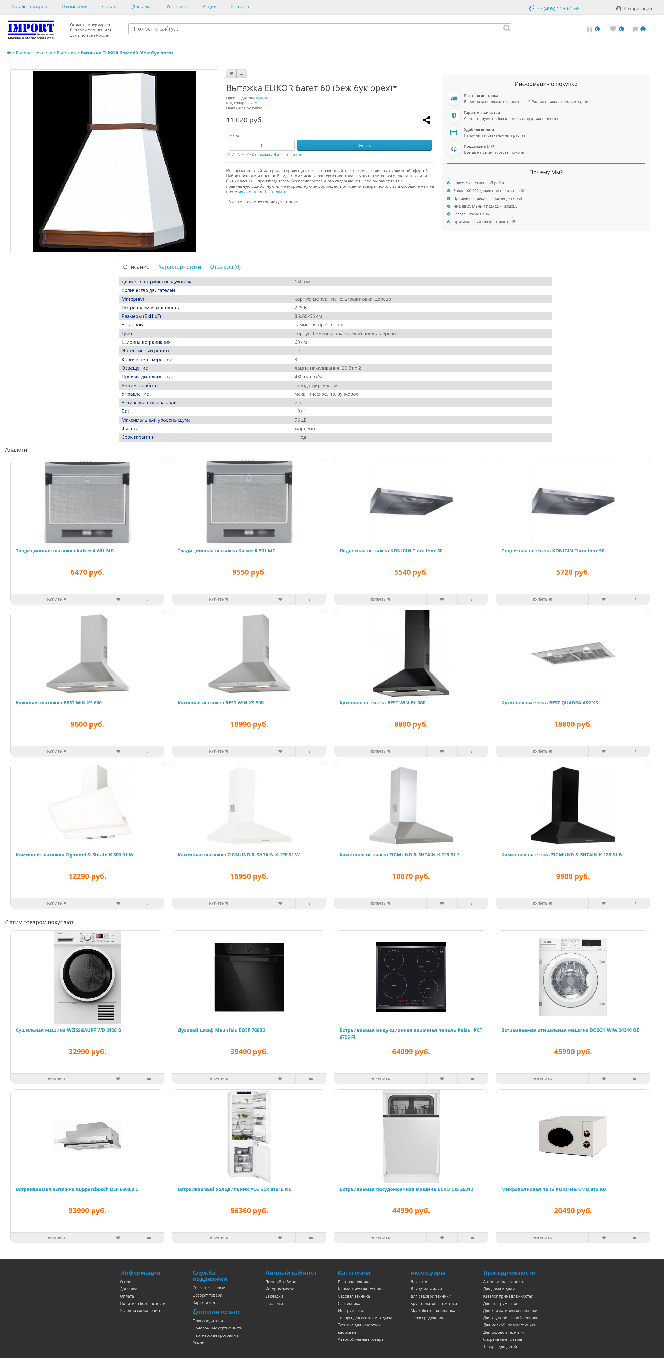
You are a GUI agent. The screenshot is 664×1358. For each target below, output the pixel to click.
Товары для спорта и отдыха (365, 1317)
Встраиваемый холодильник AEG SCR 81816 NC (235, 1189)
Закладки (274, 1296)
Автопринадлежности (504, 1282)
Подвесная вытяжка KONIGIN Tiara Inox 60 (391, 550)
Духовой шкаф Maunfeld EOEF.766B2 (221, 1030)
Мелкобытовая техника (433, 1310)
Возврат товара (207, 1295)
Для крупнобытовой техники (511, 1317)
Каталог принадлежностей (508, 1296)
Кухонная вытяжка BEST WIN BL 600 (382, 702)
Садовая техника (354, 1296)
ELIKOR (262, 97)
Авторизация (638, 8)
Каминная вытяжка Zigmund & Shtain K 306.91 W (74, 855)
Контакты (241, 6)
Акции (210, 6)
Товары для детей (500, 1346)
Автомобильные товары (361, 1339)
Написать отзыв (287, 154)
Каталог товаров (29, 6)
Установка (177, 6)
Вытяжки (66, 53)
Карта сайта (204, 1302)
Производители (208, 1320)
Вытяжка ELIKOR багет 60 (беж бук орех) (127, 53)
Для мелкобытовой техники (510, 1325)
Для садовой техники (431, 1296)
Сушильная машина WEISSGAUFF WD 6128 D (68, 1030)
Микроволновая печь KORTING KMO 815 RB (553, 1189)
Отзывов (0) (225, 266)
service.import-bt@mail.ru (261, 191)
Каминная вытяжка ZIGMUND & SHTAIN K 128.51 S (400, 855)
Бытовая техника (34, 53)
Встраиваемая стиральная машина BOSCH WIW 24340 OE (570, 1030)
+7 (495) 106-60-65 (558, 8)
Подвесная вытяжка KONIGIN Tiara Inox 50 (552, 550)
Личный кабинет (281, 1282)
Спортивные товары (502, 1339)
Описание (136, 266)
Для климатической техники (510, 1310)
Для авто (419, 1282)
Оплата (110, 6)
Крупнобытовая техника (434, 1303)
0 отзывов (261, 154)
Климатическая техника (360, 1289)
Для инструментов (500, 1303)
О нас (125, 1282)
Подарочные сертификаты (218, 1328)
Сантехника (349, 1303)
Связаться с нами (209, 1288)
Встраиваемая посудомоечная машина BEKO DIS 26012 (406, 1189)
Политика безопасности (143, 1303)
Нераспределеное (427, 1317)
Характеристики (179, 266)
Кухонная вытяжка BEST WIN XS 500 (221, 702)
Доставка (142, 6)
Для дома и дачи (426, 1289)
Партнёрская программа (216, 1335)
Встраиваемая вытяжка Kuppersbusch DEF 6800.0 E (77, 1189)
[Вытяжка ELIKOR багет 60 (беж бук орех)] (114, 161)
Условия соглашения (140, 1310)
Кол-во (234, 136)
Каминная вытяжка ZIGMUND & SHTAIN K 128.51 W (239, 855)
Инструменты (351, 1310)
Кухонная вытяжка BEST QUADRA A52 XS (549, 702)
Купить (364, 145)
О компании (74, 6)
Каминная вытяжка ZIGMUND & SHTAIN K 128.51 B (561, 855)
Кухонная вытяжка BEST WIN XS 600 (59, 702)
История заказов (281, 1289)
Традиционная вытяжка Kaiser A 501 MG (227, 550)
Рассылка (274, 1303)
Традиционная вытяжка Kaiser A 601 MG (65, 550)
